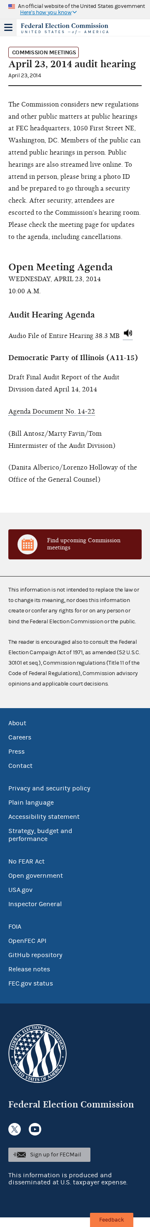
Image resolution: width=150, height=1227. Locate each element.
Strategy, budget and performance (40, 835)
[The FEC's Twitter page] (14, 1129)
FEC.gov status (30, 983)
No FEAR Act (26, 861)
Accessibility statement (44, 817)
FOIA (14, 926)
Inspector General (35, 904)
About (17, 723)
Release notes (29, 969)
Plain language (31, 802)
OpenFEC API (27, 941)
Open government (35, 875)
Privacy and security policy (49, 788)
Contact (20, 766)
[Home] (64, 28)
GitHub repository (35, 955)
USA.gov (20, 890)
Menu (8, 27)
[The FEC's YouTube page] (35, 1129)
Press (16, 751)
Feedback (111, 1220)
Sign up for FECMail (55, 1154)
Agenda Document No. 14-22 (51, 411)
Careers (19, 737)
